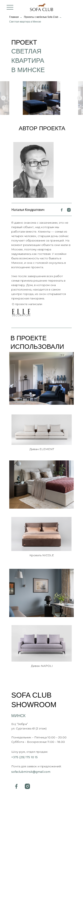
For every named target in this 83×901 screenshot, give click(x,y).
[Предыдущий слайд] (3, 98)
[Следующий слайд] (79, 98)
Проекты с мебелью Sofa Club (41, 17)
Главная (14, 17)
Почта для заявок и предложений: (36, 766)
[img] (41, 378)
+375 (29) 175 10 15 (24, 757)
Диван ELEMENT (42, 449)
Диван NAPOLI (42, 666)
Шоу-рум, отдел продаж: (29, 752)
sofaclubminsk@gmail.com (30, 772)
